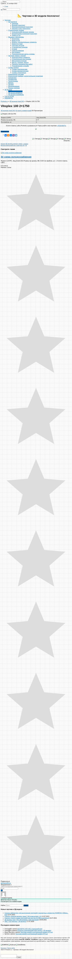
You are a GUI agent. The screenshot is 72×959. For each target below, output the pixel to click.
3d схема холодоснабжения (16, 157)
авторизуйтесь (6, 883)
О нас (6, 6)
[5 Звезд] (67, 139)
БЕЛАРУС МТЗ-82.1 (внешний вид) (30, 929)
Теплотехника (13, 81)
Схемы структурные (19, 72)
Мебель (11, 83)
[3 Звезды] (52, 139)
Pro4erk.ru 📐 (11, 15)
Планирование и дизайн (20, 66)
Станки (14, 49)
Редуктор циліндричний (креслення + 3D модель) (34, 930)
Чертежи (7, 20)
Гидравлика (12, 78)
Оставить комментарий (23, 110)
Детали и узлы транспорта (21, 28)
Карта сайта (11, 948)
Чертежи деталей (18, 45)
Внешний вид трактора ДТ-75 (14, 145)
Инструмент (16, 52)
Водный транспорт (18, 25)
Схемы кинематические (20, 71)
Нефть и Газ (16, 35)
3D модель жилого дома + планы (14, 144)
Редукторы (16, 39)
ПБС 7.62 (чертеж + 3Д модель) (15, 921)
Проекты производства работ (22, 64)
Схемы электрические (19, 69)
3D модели (8, 89)
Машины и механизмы (16, 37)
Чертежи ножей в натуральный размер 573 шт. (36, 932)
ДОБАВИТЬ (8, 98)
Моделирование (14, 86)
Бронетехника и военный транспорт (24, 33)
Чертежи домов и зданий (17, 56)
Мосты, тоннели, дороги (20, 62)
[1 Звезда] (36, 139)
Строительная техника (16, 30)
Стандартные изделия (19, 47)
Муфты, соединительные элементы (24, 42)
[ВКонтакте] (5, 135)
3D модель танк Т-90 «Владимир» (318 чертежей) (21, 920)
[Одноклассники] (8, 135)
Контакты (3, 948)
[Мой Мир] (11, 135)
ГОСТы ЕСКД (9, 96)
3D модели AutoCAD (15, 91)
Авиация (15, 23)
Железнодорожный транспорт (22, 27)
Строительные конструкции (21, 59)
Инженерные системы (16, 74)
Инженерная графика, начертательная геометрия (25, 76)
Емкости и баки (17, 44)
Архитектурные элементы (21, 57)
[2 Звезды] (44, 139)
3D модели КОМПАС (15, 93)
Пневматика (12, 79)
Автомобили (12, 22)
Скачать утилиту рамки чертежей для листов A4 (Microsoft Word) (26, 918)
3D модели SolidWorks (16, 95)
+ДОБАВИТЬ (61, 126)
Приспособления (18, 50)
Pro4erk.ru (4, 101)
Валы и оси (16, 40)
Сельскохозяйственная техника (23, 32)
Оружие (11, 84)
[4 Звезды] (60, 139)
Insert (19, 957)
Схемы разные (13, 67)
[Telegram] (16, 135)
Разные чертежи (14, 88)
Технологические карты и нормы (23, 54)
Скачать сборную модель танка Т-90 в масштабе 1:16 (23, 916)
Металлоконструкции (19, 61)
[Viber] (13, 135)
